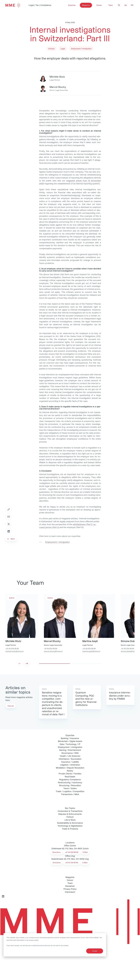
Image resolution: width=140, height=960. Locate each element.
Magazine (86, 5)
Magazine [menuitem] (70, 877)
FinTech (70, 817)
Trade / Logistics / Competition (70, 791)
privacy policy (33, 940)
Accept (94, 951)
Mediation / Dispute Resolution (70, 768)
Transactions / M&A (70, 794)
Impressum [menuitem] (70, 892)
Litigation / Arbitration (70, 765)
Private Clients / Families (70, 773)
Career (99, 5)
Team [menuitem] (70, 883)
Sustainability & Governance (70, 823)
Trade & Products (70, 829)
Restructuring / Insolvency (70, 782)
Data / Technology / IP (70, 744)
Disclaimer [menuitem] (70, 886)
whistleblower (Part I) (82, 524)
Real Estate (70, 776)
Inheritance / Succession (70, 759)
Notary (70, 770)
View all (10, 706)
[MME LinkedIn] (3, 896)
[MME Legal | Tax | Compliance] (70, 921)
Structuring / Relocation (70, 785)
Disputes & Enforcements (70, 814)
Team (110, 5)
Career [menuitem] (70, 880)
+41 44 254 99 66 (12, 648)
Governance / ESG (70, 753)
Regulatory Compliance (70, 779)
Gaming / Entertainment (70, 750)
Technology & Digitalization (70, 826)
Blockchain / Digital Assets (70, 741)
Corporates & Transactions (70, 811)
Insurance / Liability (70, 762)
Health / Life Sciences (70, 756)
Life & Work (70, 820)
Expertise (71, 5)
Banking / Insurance (70, 738)
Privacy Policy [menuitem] (70, 889)
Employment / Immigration (70, 747)
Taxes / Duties (70, 788)
